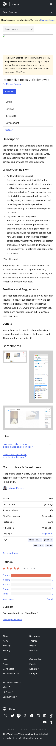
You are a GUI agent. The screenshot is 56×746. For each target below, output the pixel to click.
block (31, 540)
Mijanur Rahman (14, 84)
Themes (33, 641)
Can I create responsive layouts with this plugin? (15, 455)
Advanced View (10, 553)
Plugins (32, 645)
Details (9, 101)
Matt (6, 687)
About (6, 636)
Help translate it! (47, 20)
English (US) (47, 533)
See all (50, 599)
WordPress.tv (11, 673)
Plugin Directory (10, 12)
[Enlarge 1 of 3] (23, 354)
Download (9, 91)
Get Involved (35, 659)
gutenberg (48, 540)
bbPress (8, 692)
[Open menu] (51, 4)
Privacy (6, 650)
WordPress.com (12, 682)
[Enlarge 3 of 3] (49, 409)
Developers (8, 668)
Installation (11, 115)
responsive (38, 545)
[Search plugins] (31, 29)
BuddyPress (10, 696)
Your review (8, 599)
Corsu (12, 709)
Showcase (34, 636)
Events (32, 664)
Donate (34, 668)
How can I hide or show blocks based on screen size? (18, 445)
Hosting (6, 645)
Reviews (10, 109)
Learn (5, 659)
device (38, 540)
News (5, 641)
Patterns (33, 650)
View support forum (12, 619)
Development (12, 122)
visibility (49, 545)
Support (9, 130)
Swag (33, 673)
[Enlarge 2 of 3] (49, 354)
